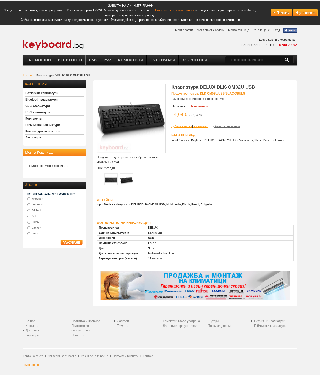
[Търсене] (289, 60)
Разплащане (261, 30)
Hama (35, 221)
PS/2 (107, 60)
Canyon (36, 227)
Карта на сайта (33, 356)
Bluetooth (70, 60)
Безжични (40, 60)
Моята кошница (238, 30)
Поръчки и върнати (125, 356)
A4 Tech (36, 210)
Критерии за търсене (62, 356)
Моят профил (184, 30)
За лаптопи (194, 60)
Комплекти (130, 60)
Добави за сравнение (226, 126)
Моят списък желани (211, 30)
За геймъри (162, 60)
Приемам (283, 13)
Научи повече (305, 13)
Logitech (37, 204)
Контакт (148, 356)
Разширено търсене (94, 356)
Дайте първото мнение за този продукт (197, 99)
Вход (276, 30)
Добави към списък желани (189, 126)
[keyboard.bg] (53, 41)
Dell (34, 216)
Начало (28, 75)
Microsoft (37, 198)
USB (93, 60)
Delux (35, 233)
